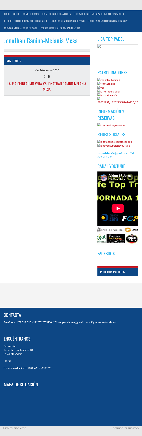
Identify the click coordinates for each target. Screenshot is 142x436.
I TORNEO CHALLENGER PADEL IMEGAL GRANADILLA (99, 14)
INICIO (7, 14)
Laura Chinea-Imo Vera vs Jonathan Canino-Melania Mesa (46, 86)
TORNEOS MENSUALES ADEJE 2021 (20, 28)
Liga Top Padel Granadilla (56, 14)
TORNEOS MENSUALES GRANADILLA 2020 (108, 21)
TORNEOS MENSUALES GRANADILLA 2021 (60, 28)
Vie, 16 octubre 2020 (47, 70)
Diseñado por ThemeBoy (126, 428)
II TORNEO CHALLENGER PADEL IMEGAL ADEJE (25, 21)
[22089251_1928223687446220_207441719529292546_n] (117, 102)
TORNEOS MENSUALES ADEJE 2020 (67, 21)
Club (16, 14)
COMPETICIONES (31, 14)
